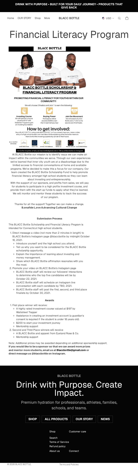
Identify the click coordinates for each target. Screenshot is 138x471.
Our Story (84, 419)
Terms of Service (59, 442)
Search (53, 437)
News (105, 419)
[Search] (119, 18)
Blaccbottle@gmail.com (71, 350)
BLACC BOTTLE (23, 464)
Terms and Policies (69, 464)
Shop (32, 419)
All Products (56, 419)
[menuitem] (47, 18)
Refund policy (57, 446)
